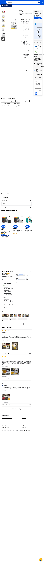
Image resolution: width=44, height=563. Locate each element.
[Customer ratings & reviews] (30, 271)
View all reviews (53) (16, 408)
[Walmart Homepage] (4, 2)
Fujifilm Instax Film (25, 425)
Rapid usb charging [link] (7, 293)
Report (30, 353)
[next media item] (15, 24)
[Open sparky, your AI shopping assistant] (40, 559)
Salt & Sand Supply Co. (39, 64)
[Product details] (30, 197)
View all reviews (5, 278)
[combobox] (23, 2)
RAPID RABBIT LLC (38, 88)
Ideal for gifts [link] (6, 290)
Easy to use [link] (6, 287)
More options (36, 60)
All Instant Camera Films (26, 423)
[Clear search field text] (37, 2)
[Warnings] (30, 207)
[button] (13, 25)
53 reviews (7, 274)
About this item (5, 193)
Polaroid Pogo (24, 421)
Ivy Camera (24, 418)
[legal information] (40, 13)
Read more (4, 364)
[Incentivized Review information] (8, 350)
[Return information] (41, 16)
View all (29, 311)
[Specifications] (30, 200)
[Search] (39, 2)
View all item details (25, 63)
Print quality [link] (6, 304)
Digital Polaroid (4, 421)
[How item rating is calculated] (12, 276)
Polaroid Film (4, 425)
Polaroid (20, 10)
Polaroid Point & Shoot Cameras (7, 418)
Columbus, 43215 (36, 56)
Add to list (38, 74)
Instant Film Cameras (5, 427)
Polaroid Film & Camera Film (6, 423)
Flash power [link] (6, 299)
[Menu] (2, 2)
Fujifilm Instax (24, 427)
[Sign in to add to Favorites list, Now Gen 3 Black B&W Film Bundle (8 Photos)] (10, 216)
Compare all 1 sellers (38, 77)
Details (41, 70)
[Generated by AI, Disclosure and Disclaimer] (32, 63)
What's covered (39, 27)
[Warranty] (29, 203)
